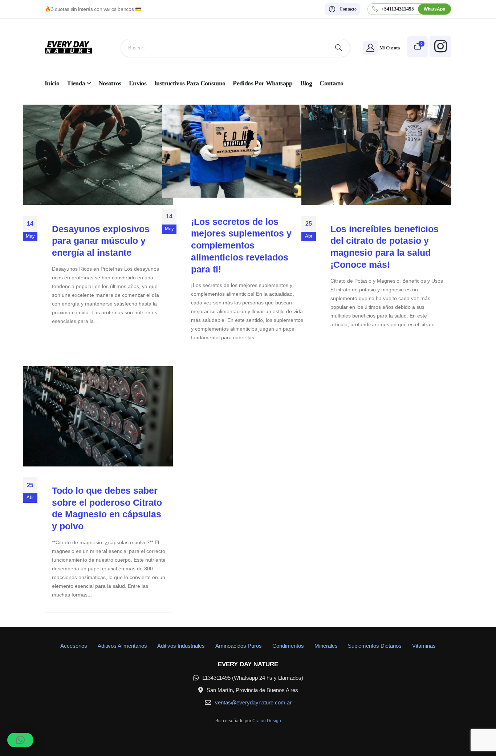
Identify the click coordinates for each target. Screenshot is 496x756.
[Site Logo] (68, 48)
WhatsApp (434, 9)
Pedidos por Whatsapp (262, 83)
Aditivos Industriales (181, 646)
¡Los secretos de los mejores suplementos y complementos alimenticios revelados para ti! (241, 245)
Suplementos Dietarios (375, 646)
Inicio (52, 83)
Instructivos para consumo (189, 83)
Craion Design (266, 720)
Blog (306, 83)
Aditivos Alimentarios (122, 646)
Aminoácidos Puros (238, 646)
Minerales (326, 646)
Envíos (137, 83)
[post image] (98, 155)
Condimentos (288, 646)
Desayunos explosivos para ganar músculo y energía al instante (101, 241)
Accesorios (73, 646)
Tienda (76, 83)
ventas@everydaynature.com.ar (253, 702)
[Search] (339, 48)
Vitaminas (424, 646)
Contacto (331, 83)
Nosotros (109, 83)
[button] (20, 740)
